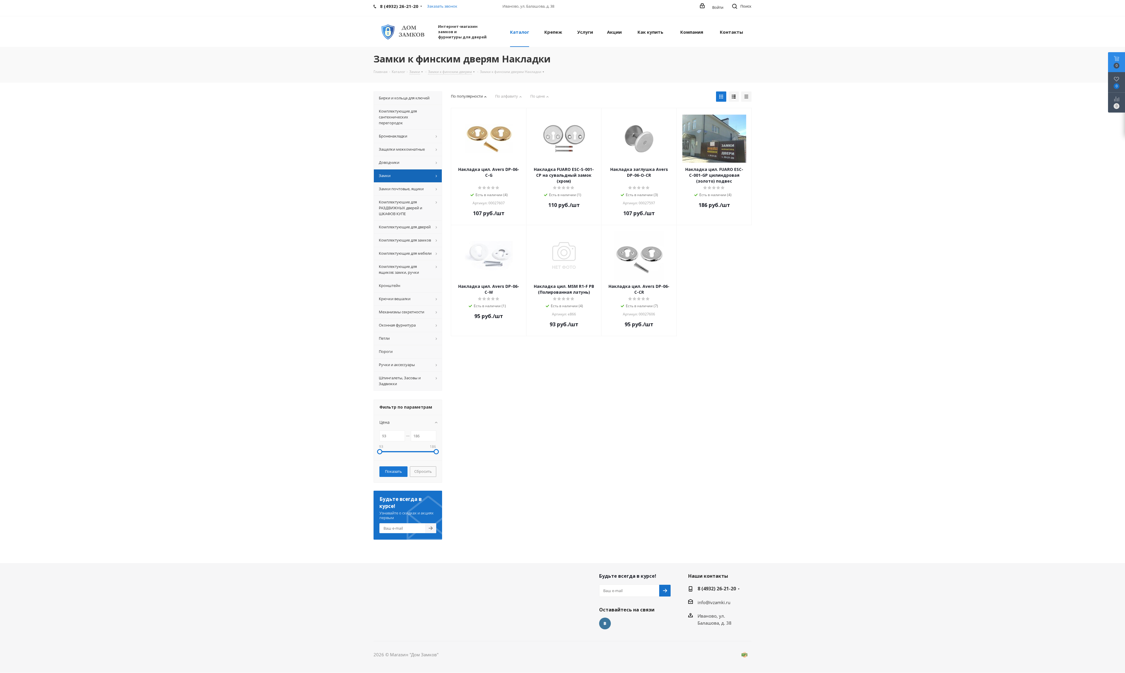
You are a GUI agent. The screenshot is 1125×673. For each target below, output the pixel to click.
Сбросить (423, 471)
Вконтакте (605, 623)
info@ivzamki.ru (714, 602)
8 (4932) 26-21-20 (717, 588)
